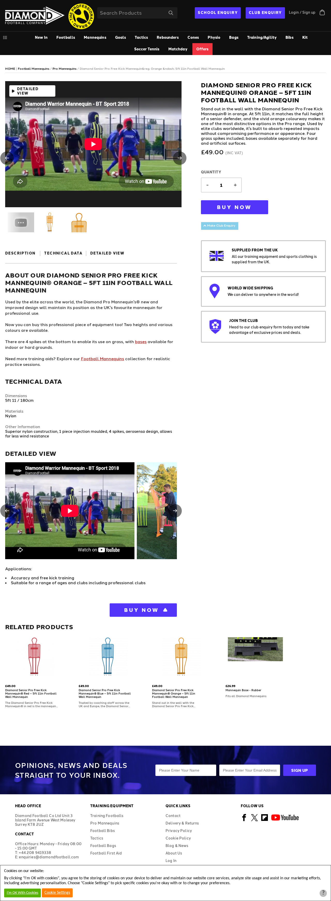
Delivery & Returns (182, 823)
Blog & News (177, 845)
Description (20, 253)
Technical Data (63, 253)
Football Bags (103, 845)
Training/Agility (262, 37)
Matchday (177, 49)
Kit (305, 37)
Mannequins (95, 37)
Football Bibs (102, 830)
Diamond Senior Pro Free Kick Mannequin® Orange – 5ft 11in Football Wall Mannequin (173, 693)
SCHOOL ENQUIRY (218, 12)
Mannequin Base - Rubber (243, 690)
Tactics (141, 37)
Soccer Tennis (147, 49)
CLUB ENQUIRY (265, 12)
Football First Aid (106, 853)
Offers (202, 49)
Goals (120, 37)
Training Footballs (107, 815)
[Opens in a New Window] (244, 820)
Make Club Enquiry (220, 225)
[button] (7, 158)
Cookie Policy (178, 838)
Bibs (289, 37)
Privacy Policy (179, 830)
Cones (193, 37)
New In (41, 37)
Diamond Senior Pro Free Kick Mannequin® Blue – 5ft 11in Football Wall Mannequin (105, 693)
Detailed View (28, 91)
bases (141, 341)
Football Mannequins (102, 358)
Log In (171, 860)
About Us (174, 853)
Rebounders (167, 37)
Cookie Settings (57, 893)
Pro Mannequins (104, 823)
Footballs (65, 37)
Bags (233, 37)
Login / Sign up (302, 12)
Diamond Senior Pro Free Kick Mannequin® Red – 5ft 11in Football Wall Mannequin (31, 693)
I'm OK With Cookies (22, 893)
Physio (214, 37)
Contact (173, 815)
